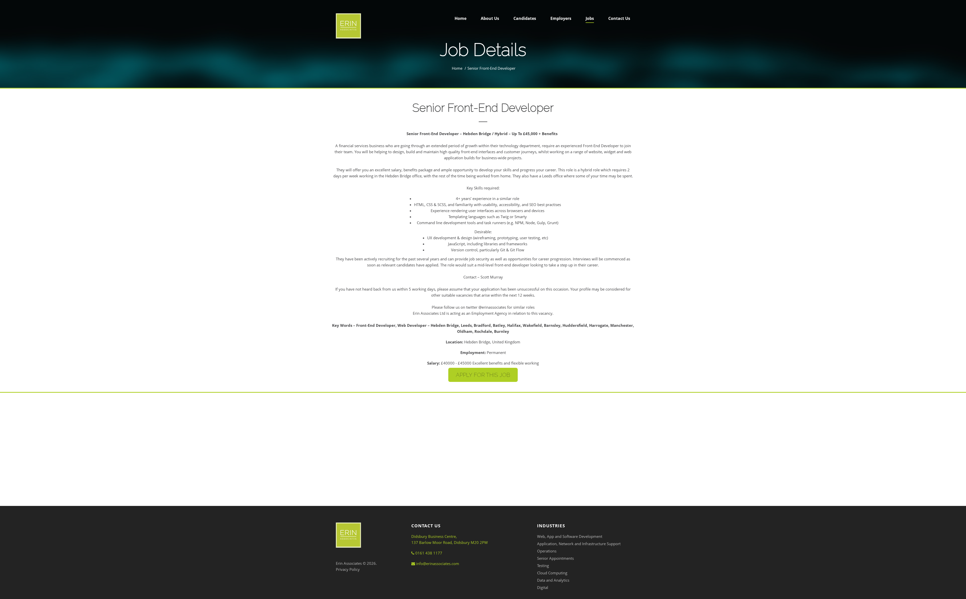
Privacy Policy (348, 569)
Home (457, 68)
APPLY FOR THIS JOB (483, 375)
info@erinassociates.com (437, 563)
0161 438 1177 (428, 552)
